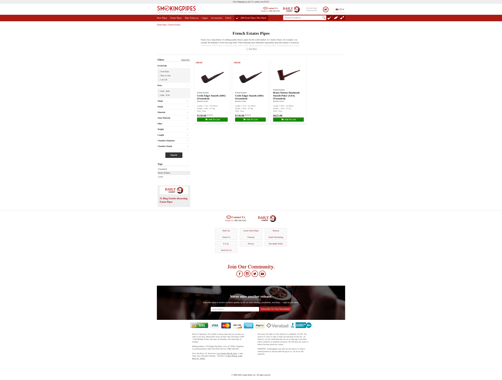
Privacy (251, 244)
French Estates (174, 25)
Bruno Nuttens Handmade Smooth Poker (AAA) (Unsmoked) (286, 95)
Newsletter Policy (276, 244)
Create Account (311, 10)
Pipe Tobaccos (192, 18)
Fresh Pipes (165, 71)
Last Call (164, 80)
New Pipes (162, 18)
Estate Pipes (176, 18)
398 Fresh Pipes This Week (253, 18)
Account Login (311, 8)
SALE (228, 18)
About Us (226, 237)
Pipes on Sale (165, 76)
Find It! (173, 155)
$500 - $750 (165, 95)
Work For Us (226, 250)
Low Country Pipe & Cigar (227, 353)
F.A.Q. (226, 244)
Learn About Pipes (251, 231)
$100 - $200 (165, 91)
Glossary (251, 237)
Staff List (226, 231)
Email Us (264, 11)
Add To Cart (214, 119)
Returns (276, 231)
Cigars (205, 18)
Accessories (216, 18)
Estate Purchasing (276, 237)
